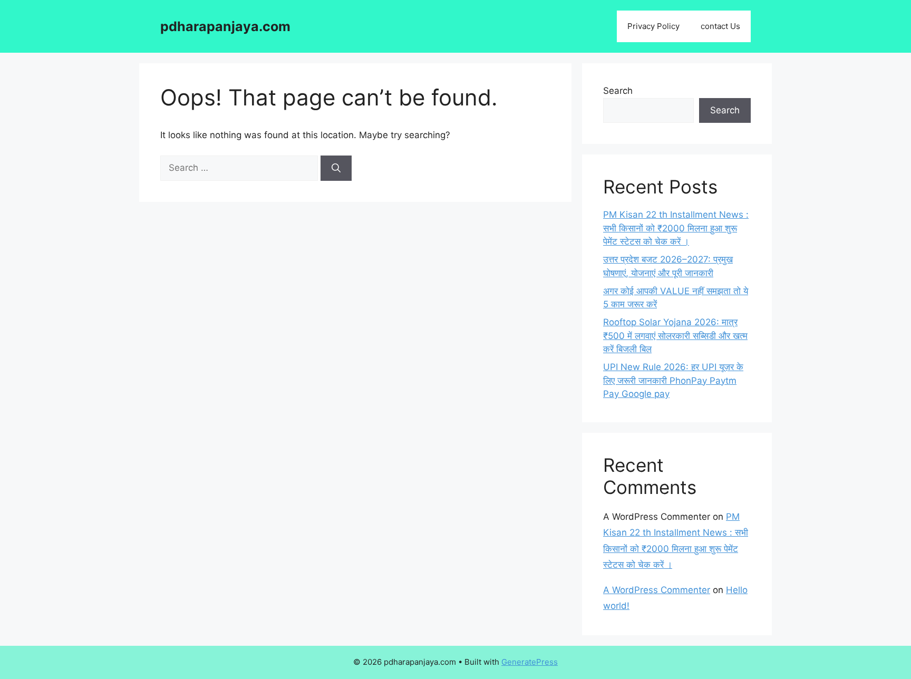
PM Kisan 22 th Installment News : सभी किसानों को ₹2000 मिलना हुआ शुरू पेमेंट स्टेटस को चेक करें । (676, 228)
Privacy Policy (653, 26)
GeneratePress (529, 662)
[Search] (336, 168)
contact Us (720, 26)
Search (618, 90)
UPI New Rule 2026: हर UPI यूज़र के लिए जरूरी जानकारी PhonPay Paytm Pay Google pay (673, 380)
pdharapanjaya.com (225, 26)
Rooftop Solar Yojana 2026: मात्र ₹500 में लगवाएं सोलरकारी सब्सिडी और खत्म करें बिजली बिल (675, 335)
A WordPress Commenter (656, 590)
